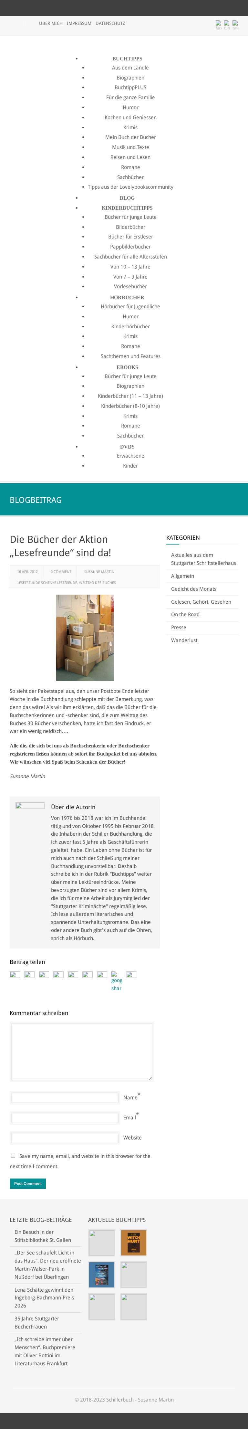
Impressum (79, 23)
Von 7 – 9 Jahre (130, 277)
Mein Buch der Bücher (130, 137)
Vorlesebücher (130, 286)
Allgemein (182, 576)
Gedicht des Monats (193, 589)
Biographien (130, 78)
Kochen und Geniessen (131, 117)
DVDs (127, 447)
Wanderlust (184, 640)
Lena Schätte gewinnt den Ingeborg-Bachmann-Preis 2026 (44, 1298)
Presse (178, 627)
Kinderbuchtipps (127, 208)
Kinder (130, 466)
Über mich (51, 23)
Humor (131, 107)
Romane (130, 167)
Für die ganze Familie (130, 97)
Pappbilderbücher (130, 247)
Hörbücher (127, 297)
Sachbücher (130, 177)
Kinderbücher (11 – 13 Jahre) (130, 396)
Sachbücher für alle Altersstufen (130, 257)
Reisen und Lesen (130, 157)
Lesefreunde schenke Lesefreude (47, 583)
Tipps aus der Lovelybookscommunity (130, 187)
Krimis (130, 127)
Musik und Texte (130, 147)
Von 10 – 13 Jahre (130, 267)
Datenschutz (110, 23)
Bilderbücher (130, 227)
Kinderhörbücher (130, 326)
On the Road (185, 614)
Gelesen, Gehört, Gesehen (201, 602)
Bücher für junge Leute (131, 217)
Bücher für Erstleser (130, 237)
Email (129, 1118)
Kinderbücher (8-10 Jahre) (130, 406)
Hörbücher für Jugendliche (130, 306)
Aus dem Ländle (130, 68)
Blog (127, 198)
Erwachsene (130, 456)
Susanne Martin (99, 572)
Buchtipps (127, 58)
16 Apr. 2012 (27, 572)
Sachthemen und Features (130, 356)
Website (132, 1138)
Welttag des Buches (97, 583)
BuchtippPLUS (130, 87)
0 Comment (61, 572)
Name (130, 1098)
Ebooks (127, 367)
